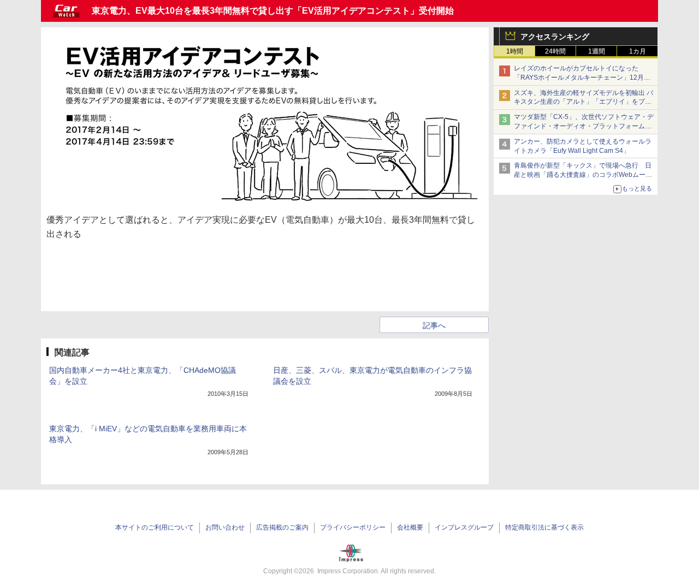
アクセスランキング (554, 36)
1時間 (514, 51)
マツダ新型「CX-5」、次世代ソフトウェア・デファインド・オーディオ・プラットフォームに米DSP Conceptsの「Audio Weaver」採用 (584, 126)
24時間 (555, 51)
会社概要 (410, 527)
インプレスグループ (464, 527)
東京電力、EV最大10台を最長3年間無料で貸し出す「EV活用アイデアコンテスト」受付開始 (273, 10)
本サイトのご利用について (154, 527)
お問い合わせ (225, 527)
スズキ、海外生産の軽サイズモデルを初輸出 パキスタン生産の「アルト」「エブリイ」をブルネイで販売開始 (583, 102)
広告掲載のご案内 (282, 527)
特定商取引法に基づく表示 (544, 527)
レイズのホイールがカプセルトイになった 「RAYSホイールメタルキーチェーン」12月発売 (582, 77)
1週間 (596, 51)
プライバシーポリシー (353, 527)
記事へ (434, 325)
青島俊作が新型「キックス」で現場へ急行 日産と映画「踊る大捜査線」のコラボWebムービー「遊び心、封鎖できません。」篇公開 (583, 175)
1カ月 (637, 51)
